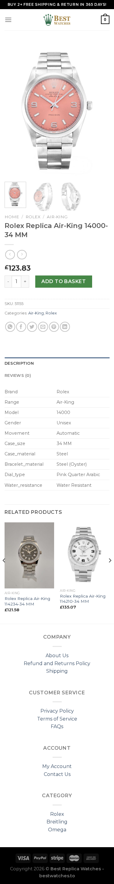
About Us (57, 655)
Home (12, 216)
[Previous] (14, 109)
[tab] (57, 363)
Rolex (33, 216)
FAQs (57, 726)
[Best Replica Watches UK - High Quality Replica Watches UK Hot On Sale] (57, 19)
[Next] (99, 109)
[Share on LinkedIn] (65, 327)
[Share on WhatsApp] (10, 327)
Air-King (57, 216)
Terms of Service (57, 719)
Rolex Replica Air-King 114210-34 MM (82, 599)
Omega (57, 830)
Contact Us (57, 774)
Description (19, 363)
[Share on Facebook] (21, 327)
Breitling (57, 822)
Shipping (57, 671)
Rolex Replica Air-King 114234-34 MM (27, 601)
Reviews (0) (18, 375)
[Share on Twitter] (32, 327)
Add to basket (63, 281)
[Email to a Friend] (43, 327)
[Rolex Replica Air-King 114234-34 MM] (29, 555)
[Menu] (8, 19)
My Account (57, 766)
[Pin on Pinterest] (54, 327)
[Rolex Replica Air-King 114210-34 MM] (84, 554)
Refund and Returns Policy (57, 663)
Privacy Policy (57, 711)
